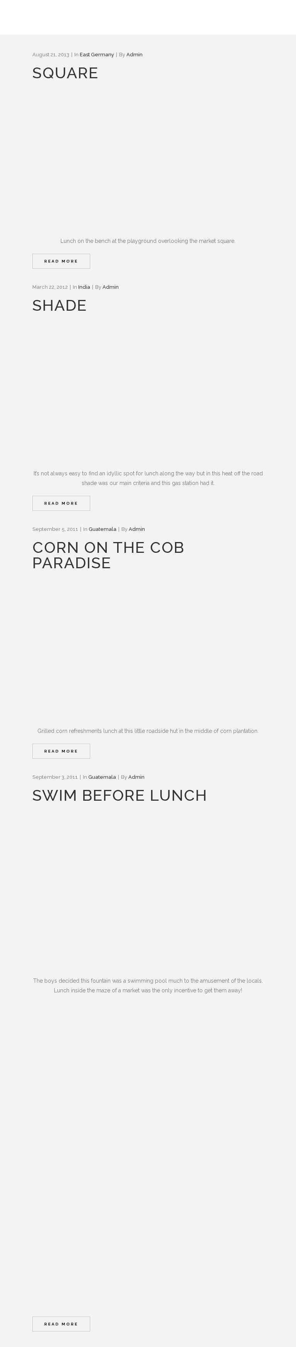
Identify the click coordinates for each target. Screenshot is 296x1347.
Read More (61, 261)
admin (134, 54)
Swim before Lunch (119, 795)
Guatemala (102, 529)
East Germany (97, 54)
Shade (59, 305)
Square (65, 73)
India (84, 287)
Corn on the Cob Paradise (108, 555)
